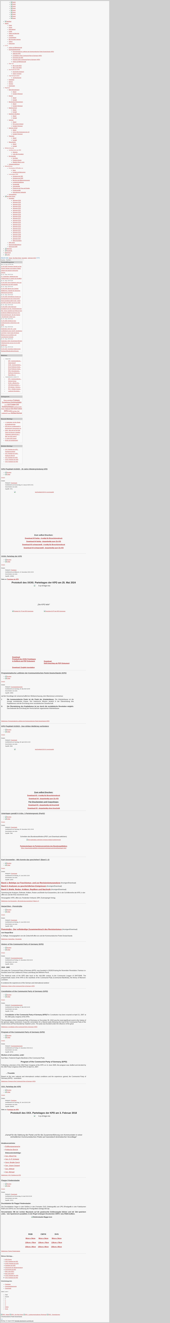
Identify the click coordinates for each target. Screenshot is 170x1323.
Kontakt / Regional (18, 93)
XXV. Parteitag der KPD (11, 457)
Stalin (9, 413)
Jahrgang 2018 (17, 216)
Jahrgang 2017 (17, 218)
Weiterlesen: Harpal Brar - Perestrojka (11, 939)
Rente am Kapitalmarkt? (11, 440)
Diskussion (12, 43)
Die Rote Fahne (17, 258)
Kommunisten (16, 402)
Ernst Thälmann (6, 408)
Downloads (12, 86)
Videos (10, 41)
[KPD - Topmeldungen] (53, 1314)
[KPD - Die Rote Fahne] (16, 1314)
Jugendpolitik (16, 186)
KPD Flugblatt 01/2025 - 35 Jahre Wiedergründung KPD (24, 469)
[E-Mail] (7, 474)
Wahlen (11, 81)
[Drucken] (8, 472)
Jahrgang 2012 (17, 228)
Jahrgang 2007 (17, 238)
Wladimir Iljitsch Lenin (18, 162)
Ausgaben (11, 198)
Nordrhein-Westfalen (14, 114)
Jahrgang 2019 (17, 214)
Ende (6, 1309)
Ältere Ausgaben (17, 240)
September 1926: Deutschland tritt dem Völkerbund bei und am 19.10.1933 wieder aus (11, 343)
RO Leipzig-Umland (18, 124)
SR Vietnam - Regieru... (14, 387)
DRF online (12, 242)
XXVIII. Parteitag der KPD (12, 1263)
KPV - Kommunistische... (14, 379)
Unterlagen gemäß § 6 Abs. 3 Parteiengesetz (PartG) (23, 813)
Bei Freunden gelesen (15, 39)
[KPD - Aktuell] (5, 1314)
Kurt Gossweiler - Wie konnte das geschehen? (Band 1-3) (25, 860)
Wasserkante (12, 142)
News (14, 170)
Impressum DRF (13, 246)
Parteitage (11, 79)
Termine (11, 83)
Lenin (5, 404)
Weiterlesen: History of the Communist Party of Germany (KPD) (18, 986)
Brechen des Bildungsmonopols (21, 180)
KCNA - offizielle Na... (14, 383)
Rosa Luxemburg (8, 400)
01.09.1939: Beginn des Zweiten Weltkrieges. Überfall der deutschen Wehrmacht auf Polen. (10, 290)
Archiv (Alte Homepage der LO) (21, 132)
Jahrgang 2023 (17, 206)
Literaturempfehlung (14, 164)
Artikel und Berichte (14, 33)
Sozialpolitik (16, 184)
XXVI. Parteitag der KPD (11, 461)
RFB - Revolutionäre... (14, 371)
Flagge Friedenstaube (10, 1180)
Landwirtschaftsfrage (18, 182)
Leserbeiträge (12, 37)
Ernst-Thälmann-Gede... (14, 367)
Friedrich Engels (17, 160)
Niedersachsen (13, 108)
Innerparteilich (12, 194)
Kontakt (15, 100)
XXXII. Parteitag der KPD (11, 556)
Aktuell (14, 92)
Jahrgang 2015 (17, 222)
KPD (6, 411)
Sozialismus (6, 402)
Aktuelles (15, 152)
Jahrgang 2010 (17, 232)
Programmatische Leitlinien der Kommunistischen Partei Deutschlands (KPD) (33, 51)
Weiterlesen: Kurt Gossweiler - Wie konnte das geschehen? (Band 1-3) (20, 901)
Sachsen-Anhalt (13, 128)
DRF (17, 404)
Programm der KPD (18, 57)
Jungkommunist (17, 77)
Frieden (13, 404)
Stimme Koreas (12, 381)
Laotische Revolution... (14, 391)
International (12, 29)
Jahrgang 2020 (17, 212)
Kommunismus (8, 407)
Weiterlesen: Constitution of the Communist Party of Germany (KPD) (19, 1027)
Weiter (7, 1307)
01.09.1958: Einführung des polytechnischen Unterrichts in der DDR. (10, 323)
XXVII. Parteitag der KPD (11, 459)
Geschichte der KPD (10, 1269)
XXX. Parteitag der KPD (11, 1087)
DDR (8, 404)
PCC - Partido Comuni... (14, 389)
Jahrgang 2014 (17, 224)
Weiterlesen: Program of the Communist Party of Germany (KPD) (18, 1081)
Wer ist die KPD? (17, 65)
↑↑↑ (2, 1319)
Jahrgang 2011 (17, 230)
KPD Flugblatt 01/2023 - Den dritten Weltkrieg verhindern (25, 726)
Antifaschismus (16, 413)
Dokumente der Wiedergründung (14, 1267)
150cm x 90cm (43, 1247)
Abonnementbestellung (15, 244)
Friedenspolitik (17, 190)
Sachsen (11, 120)
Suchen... (3, 260)
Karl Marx (15, 158)
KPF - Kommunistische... (14, 361)
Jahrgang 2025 (17, 202)
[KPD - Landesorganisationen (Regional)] (35, 1314)
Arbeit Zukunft (12, 363)
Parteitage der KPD (13, 579)
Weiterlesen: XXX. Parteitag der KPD (11, 1175)
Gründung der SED (18, 176)
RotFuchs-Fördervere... (14, 373)
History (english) (17, 73)
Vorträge (11, 35)
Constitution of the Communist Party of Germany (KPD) (27, 55)
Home (10, 258)
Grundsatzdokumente (14, 49)
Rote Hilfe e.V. (12, 375)
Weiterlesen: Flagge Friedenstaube (10, 1251)
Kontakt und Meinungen (19, 172)
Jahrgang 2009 (17, 234)
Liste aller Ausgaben (18, 154)
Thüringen (11, 136)
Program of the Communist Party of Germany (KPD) (26, 59)
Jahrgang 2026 (17, 200)
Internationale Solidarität (19, 192)
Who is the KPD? (17, 67)
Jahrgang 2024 (17, 204)
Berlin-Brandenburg (14, 89)
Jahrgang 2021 (17, 210)
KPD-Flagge (8, 1259)
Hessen (11, 96)
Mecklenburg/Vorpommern (16, 102)
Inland (10, 27)
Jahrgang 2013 (17, 226)
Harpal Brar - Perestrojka (11, 906)
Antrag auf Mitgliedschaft (15, 47)
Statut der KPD (17, 53)
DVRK (10, 31)
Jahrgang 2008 (17, 236)
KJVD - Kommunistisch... (14, 365)
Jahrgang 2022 (17, 208)
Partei (10, 25)
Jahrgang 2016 (17, 220)
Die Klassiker (12, 156)
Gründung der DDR (18, 178)
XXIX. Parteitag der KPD (11, 1261)
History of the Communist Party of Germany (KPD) (22, 944)
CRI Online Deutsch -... (14, 385)
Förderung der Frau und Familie (21, 188)
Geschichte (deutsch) (18, 71)
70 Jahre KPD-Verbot (10, 438)
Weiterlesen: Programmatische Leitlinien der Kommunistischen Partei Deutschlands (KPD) (25, 721)
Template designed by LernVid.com (24, 1321)
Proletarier (16, 400)
